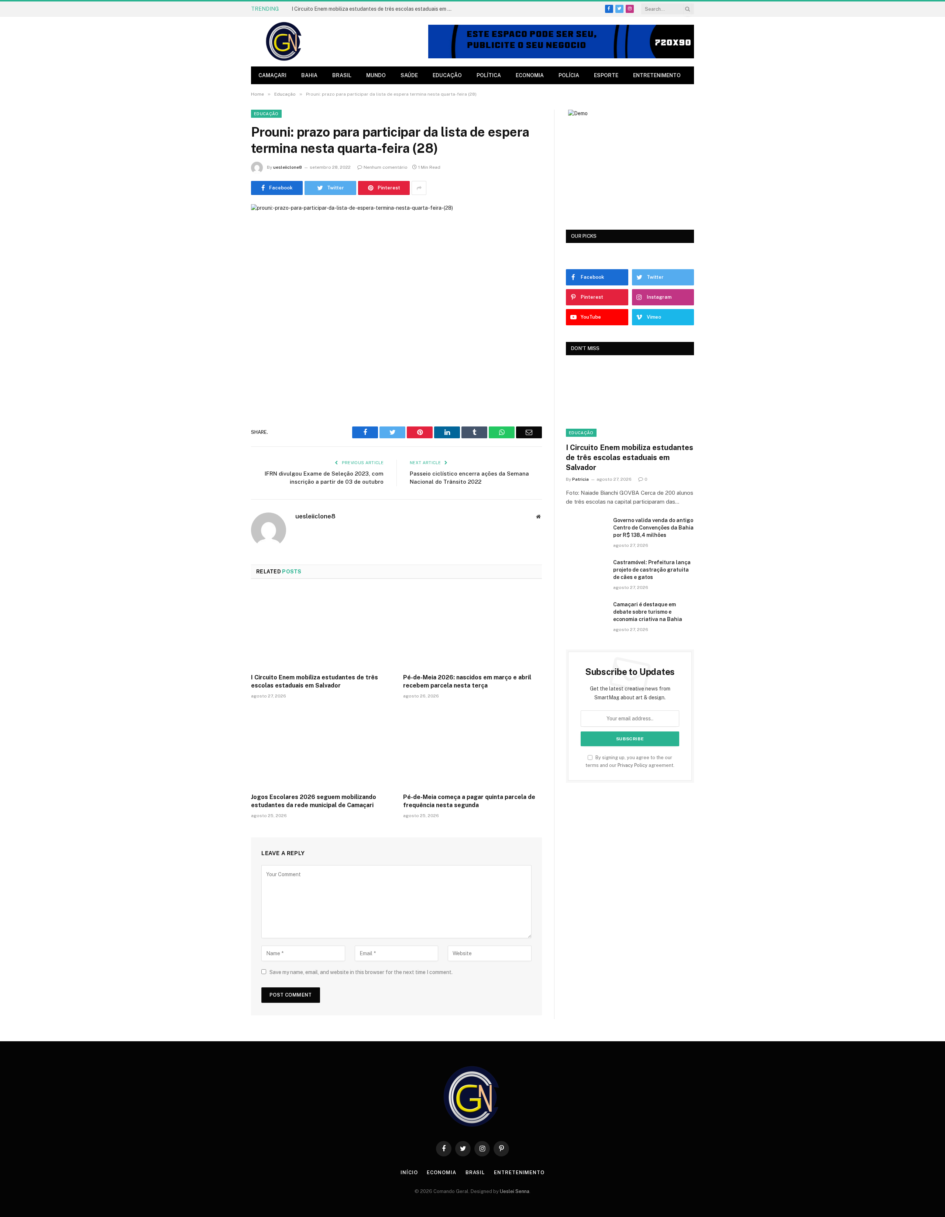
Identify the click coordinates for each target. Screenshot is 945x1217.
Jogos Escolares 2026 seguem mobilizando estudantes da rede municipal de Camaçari (313, 801)
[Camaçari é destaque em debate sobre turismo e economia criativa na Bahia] (586, 614)
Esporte (606, 75)
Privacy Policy (632, 765)
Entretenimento (657, 75)
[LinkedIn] (225, 468)
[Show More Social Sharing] (419, 188)
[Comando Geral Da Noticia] (284, 41)
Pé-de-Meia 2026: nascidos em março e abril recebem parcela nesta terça (467, 681)
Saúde (409, 75)
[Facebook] (225, 431)
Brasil (341, 75)
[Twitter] (225, 449)
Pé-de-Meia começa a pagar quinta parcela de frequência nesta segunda (469, 801)
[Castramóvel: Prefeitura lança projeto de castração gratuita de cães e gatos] (586, 572)
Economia (530, 75)
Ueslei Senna (514, 1191)
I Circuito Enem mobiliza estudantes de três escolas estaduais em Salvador (375, 9)
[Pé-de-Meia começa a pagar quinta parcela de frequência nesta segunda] (472, 748)
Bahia (309, 75)
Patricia (580, 479)
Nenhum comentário (386, 167)
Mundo (376, 75)
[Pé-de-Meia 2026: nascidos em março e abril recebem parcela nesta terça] (472, 628)
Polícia (569, 75)
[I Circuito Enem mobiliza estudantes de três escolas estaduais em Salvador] (320, 628)
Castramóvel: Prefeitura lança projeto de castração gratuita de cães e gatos (652, 569)
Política (489, 75)
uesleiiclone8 (287, 167)
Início (409, 1172)
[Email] (225, 506)
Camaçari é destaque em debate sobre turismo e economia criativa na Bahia (647, 611)
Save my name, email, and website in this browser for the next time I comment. (361, 972)
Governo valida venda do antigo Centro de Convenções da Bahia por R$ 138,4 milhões (653, 527)
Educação (447, 75)
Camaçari (272, 75)
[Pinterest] (225, 487)
